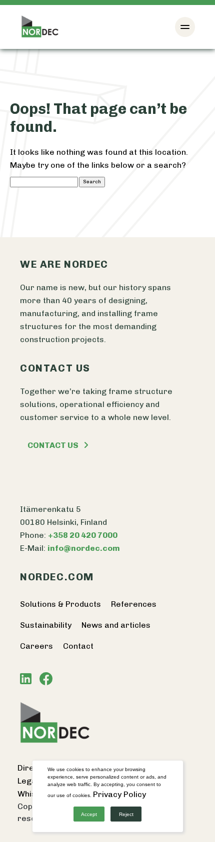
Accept (89, 814)
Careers (36, 646)
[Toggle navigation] (185, 27)
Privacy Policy (119, 794)
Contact (78, 646)
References (133, 604)
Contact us (53, 445)
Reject (126, 814)
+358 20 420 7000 (83, 535)
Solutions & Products (60, 604)
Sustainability (46, 625)
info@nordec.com (84, 548)
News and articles (116, 625)
